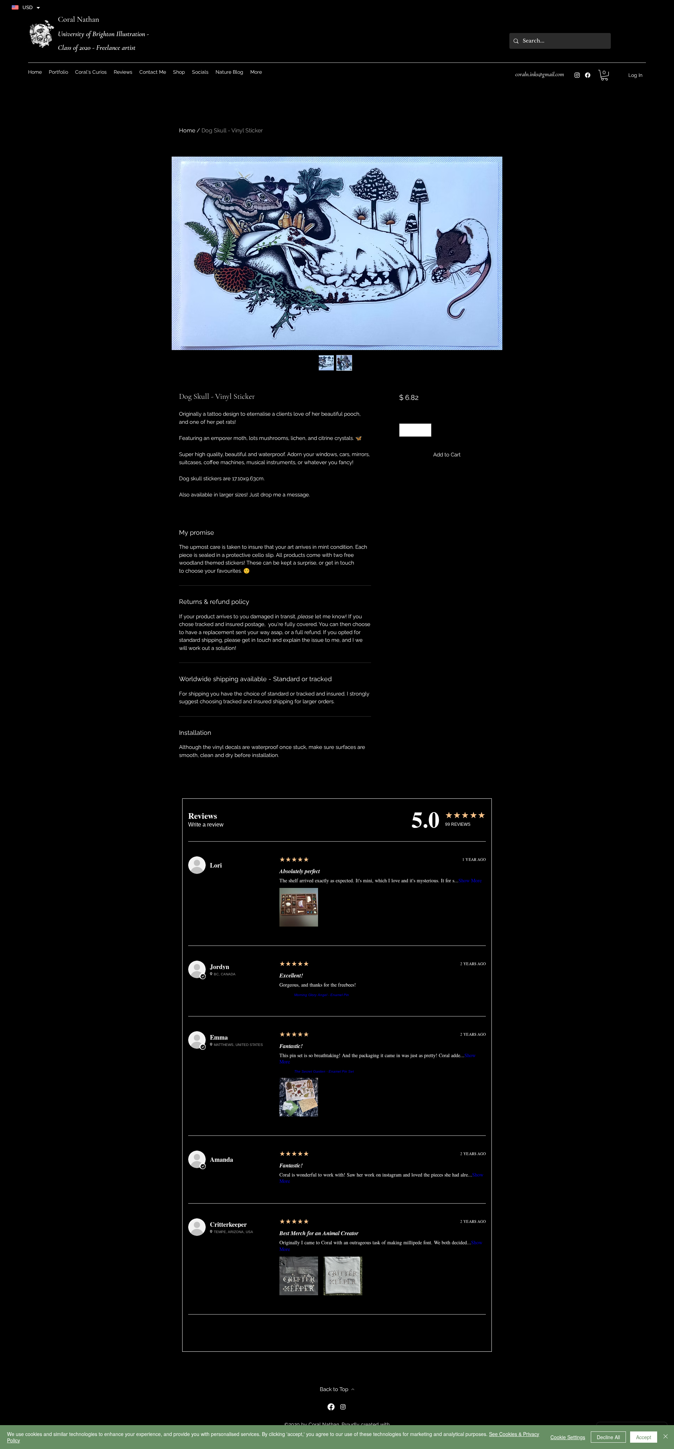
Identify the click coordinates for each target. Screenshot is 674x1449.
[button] (200, 72)
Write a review (206, 825)
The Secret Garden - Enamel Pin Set (324, 1071)
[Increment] (425, 430)
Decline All (608, 1437)
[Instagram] (577, 75)
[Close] (665, 1437)
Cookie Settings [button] (567, 1437)
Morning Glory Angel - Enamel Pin (321, 995)
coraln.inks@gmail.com (539, 74)
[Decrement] (405, 430)
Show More (470, 880)
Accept (643, 1437)
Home (187, 130)
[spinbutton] (415, 430)
